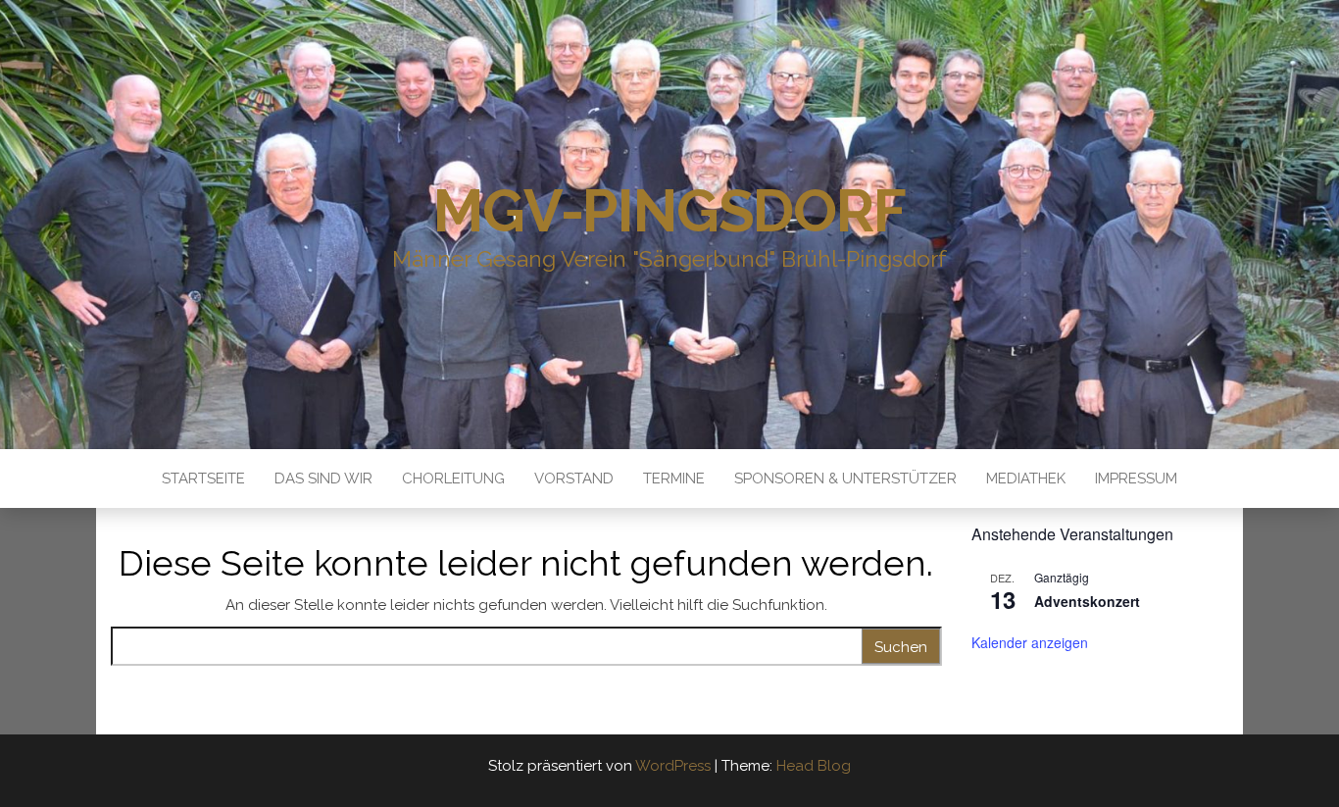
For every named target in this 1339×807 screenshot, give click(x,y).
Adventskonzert (1087, 601)
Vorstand (574, 478)
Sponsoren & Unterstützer (845, 478)
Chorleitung (453, 478)
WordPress (673, 766)
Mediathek (1026, 478)
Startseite (203, 478)
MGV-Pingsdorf (669, 211)
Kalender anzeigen (1029, 642)
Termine (674, 478)
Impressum (1136, 478)
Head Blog (813, 766)
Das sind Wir (323, 478)
